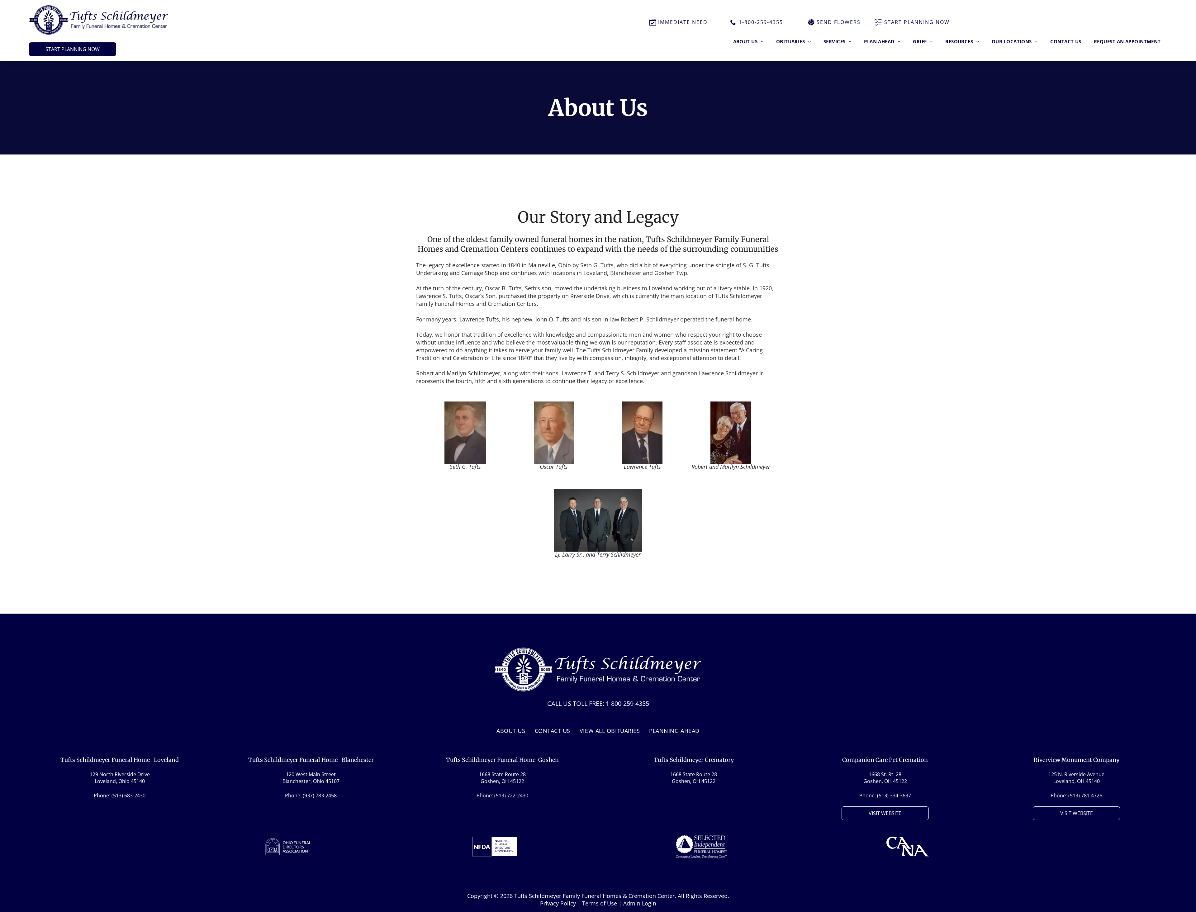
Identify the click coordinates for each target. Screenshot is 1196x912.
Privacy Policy (558, 903)
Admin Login (639, 903)
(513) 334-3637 (894, 795)
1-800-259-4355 (627, 703)
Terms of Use (599, 903)
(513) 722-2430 (511, 795)
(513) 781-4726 (1085, 795)
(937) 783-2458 (320, 795)
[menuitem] (748, 41)
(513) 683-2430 (128, 795)
